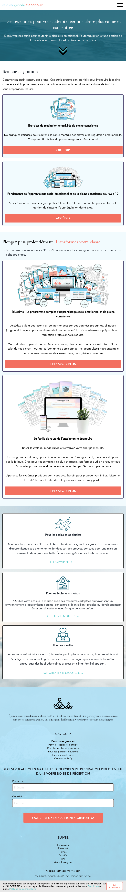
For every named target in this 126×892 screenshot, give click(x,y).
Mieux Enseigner (63, 862)
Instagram (63, 844)
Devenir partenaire (63, 755)
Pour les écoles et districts (63, 744)
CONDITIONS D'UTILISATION (78, 876)
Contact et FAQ (63, 758)
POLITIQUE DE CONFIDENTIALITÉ (49, 876)
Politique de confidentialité (22, 889)
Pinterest (63, 848)
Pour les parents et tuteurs (63, 751)
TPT (63, 858)
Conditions (93, 886)
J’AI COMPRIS (114, 886)
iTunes (63, 851)
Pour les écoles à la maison (63, 748)
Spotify (63, 855)
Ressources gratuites (63, 741)
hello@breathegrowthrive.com (63, 870)
